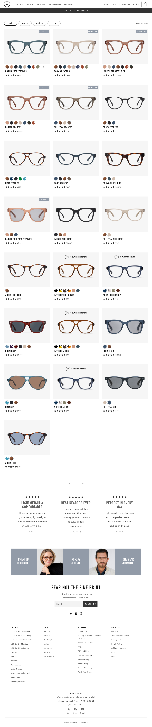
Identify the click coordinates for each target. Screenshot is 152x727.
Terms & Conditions (86, 655)
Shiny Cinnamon (33, 67)
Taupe (25, 67)
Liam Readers (12, 183)
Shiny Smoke (69, 123)
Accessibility (83, 664)
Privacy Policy (83, 660)
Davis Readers (61, 351)
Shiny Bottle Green (20, 179)
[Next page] (82, 483)
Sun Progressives (18, 682)
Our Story (115, 631)
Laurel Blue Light (63, 239)
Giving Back (116, 640)
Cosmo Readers (62, 71)
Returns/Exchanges (86, 668)
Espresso (118, 291)
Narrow (25, 23)
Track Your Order (85, 672)
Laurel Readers (13, 127)
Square (47, 636)
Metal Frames (16, 669)
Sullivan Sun (110, 407)
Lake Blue (20, 67)
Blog (113, 652)
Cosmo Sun (10, 351)
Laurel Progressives (114, 71)
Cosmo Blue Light (112, 183)
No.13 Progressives (113, 295)
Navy (114, 67)
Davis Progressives (64, 295)
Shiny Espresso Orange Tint (69, 291)
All (10, 23)
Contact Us (82, 631)
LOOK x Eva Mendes (19, 644)
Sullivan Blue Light (113, 239)
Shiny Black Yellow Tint (60, 291)
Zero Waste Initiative (120, 636)
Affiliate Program (118, 648)
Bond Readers (61, 183)
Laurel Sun (109, 351)
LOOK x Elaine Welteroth (21, 640)
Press (113, 656)
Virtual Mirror (50, 656)
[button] (19, 4)
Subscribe (90, 604)
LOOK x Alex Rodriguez (21, 631)
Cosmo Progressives (16, 71)
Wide (54, 23)
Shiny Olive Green (38, 67)
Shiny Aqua (25, 179)
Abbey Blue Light (14, 295)
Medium (39, 23)
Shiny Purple (11, 346)
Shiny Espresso (65, 291)
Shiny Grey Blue (78, 67)
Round (47, 631)
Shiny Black (56, 291)
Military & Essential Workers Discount (89, 637)
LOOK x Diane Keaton (20, 648)
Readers (14, 661)
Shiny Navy (29, 67)
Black (16, 67)
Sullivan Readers (63, 127)
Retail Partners (117, 644)
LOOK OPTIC (73, 722)
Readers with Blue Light (21, 673)
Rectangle (48, 640)
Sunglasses (15, 677)
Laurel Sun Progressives (18, 239)
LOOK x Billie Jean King (21, 636)
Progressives (16, 665)
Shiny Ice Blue (7, 346)
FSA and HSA (83, 651)
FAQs (80, 647)
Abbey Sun (10, 463)
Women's (14, 652)
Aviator (47, 644)
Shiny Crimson (16, 346)
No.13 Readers (61, 407)
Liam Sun (9, 407)
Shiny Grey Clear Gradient (109, 291)
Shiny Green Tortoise (131, 67)
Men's (13, 656)
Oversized (48, 648)
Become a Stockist (85, 643)
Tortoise (7, 67)
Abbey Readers (110, 127)
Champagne (11, 67)
